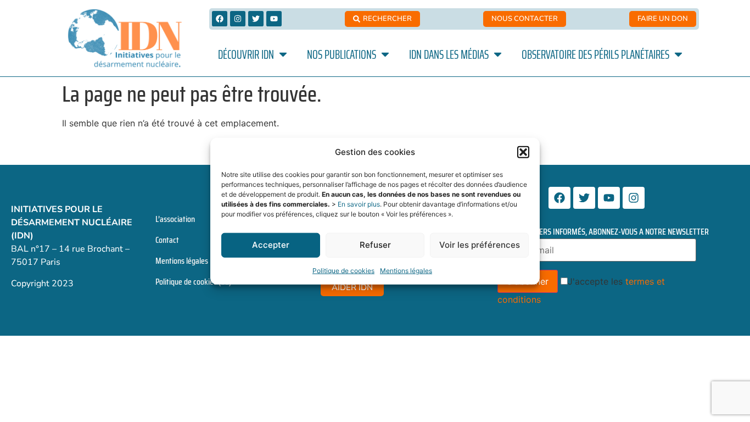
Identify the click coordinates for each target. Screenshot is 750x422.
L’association (175, 219)
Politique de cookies (343, 270)
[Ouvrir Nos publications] (385, 54)
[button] (523, 152)
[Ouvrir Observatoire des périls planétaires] (678, 54)
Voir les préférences (479, 245)
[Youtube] (274, 18)
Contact (167, 240)
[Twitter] (256, 18)
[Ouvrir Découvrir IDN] (283, 54)
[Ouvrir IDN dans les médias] (497, 54)
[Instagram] (237, 18)
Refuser (375, 245)
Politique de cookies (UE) (193, 281)
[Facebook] (219, 18)
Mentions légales (406, 270)
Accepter (270, 245)
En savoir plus (359, 203)
